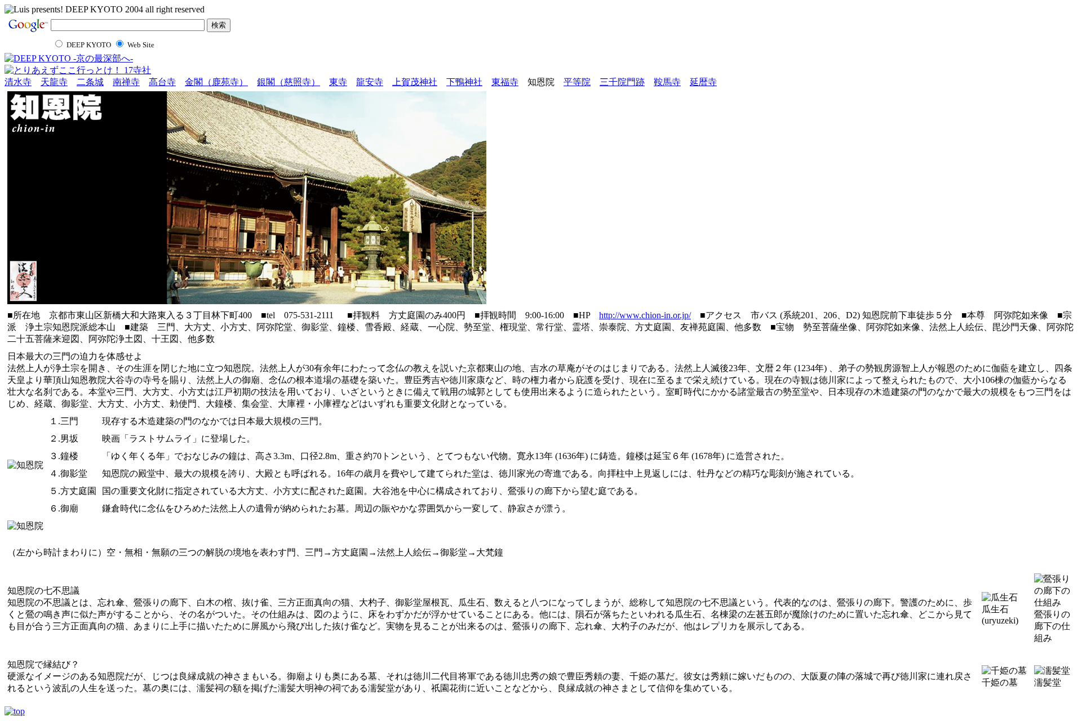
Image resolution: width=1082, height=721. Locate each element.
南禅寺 (126, 82)
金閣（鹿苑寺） (216, 82)
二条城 (90, 82)
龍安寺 (369, 82)
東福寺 (504, 82)
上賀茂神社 (414, 82)
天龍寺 (54, 82)
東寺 (338, 82)
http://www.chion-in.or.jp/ (645, 315)
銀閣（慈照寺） (288, 82)
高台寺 (162, 82)
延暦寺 (703, 82)
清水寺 (18, 82)
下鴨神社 (464, 82)
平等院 (577, 82)
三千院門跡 (622, 82)
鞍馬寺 (667, 82)
